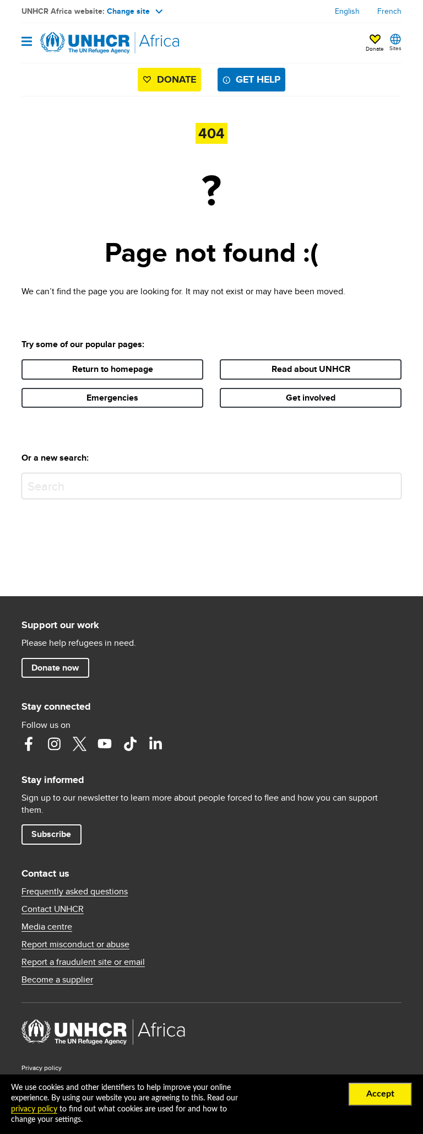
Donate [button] (375, 43)
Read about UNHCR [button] (311, 369)
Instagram (54, 744)
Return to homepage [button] (112, 369)
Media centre (46, 927)
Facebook (28, 744)
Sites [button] (395, 48)
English (347, 11)
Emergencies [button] (112, 397)
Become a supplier (57, 980)
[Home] (77, 43)
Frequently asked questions (74, 891)
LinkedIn (155, 744)
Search (391, 483)
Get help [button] (258, 79)
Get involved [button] (310, 397)
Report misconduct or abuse (75, 944)
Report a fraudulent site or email (83, 962)
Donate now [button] (55, 667)
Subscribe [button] (51, 834)
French (389, 11)
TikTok (130, 744)
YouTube (104, 744)
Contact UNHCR (52, 909)
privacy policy (34, 1109)
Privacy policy (41, 1067)
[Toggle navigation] (26, 42)
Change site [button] (128, 11)
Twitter (79, 744)
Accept (380, 1093)
